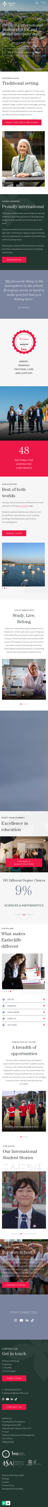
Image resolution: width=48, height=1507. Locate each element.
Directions (14, 1378)
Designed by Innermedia (12, 1489)
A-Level (5, 1432)
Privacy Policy (8, 1485)
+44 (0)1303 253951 (12, 1389)
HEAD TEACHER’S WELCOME (22, 122)
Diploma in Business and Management (18, 1435)
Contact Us (14, 1407)
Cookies (5, 1482)
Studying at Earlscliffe (11, 1425)
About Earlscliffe (24, 42)
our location (23, 506)
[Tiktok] (32, 1320)
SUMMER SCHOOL (16, 1285)
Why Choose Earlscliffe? (24, 52)
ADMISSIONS (14, 260)
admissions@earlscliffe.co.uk (16, 1393)
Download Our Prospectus (13, 1421)
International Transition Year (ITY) (16, 1428)
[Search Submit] (37, 3)
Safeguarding (8, 1442)
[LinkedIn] (27, 1320)
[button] (2, 588)
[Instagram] (15, 1320)
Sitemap (5, 1478)
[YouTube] (21, 1320)
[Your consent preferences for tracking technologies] (8, 1503)
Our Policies (7, 1438)
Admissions (7, 1418)
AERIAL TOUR (14, 533)
